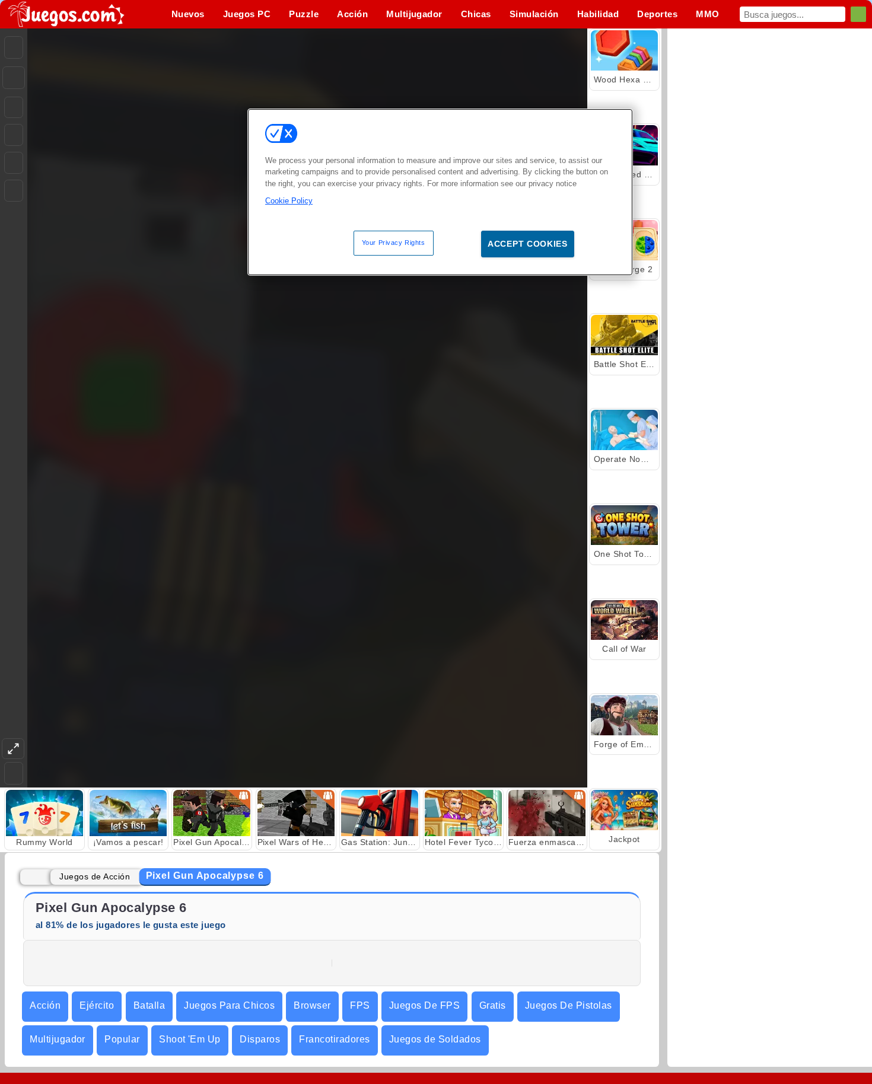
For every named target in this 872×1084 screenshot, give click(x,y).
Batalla (149, 1005)
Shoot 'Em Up (190, 1039)
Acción (45, 1005)
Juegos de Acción (94, 876)
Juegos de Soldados (435, 1039)
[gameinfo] (13, 163)
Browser (312, 1005)
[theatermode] (13, 748)
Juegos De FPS (424, 1005)
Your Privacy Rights (393, 242)
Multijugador (57, 1039)
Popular (121, 1039)
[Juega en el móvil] (13, 191)
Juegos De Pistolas (568, 1005)
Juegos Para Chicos (229, 1005)
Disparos (260, 1039)
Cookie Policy (289, 200)
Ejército (96, 1005)
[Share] (13, 77)
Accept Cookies (528, 243)
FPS (360, 1005)
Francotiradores (334, 1039)
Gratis (492, 1005)
